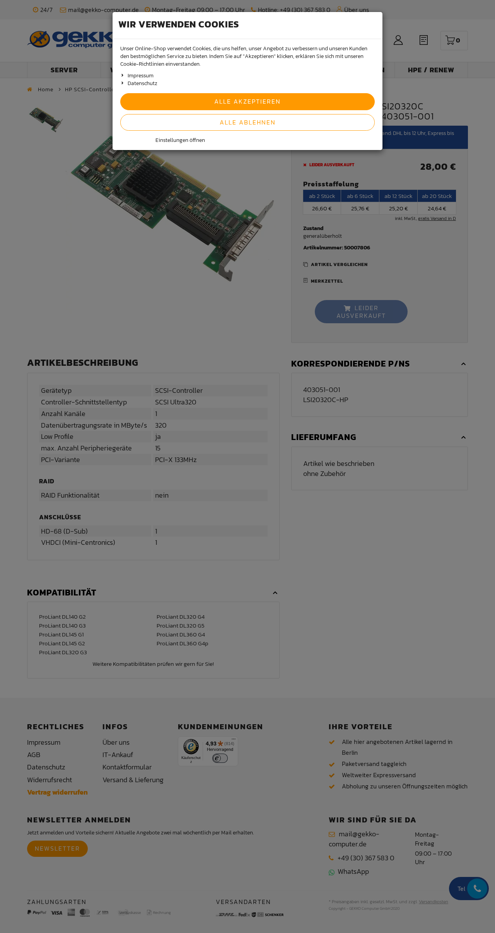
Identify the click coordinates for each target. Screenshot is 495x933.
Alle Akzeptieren (247, 101)
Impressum (141, 76)
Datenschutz (142, 83)
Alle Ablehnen (248, 122)
